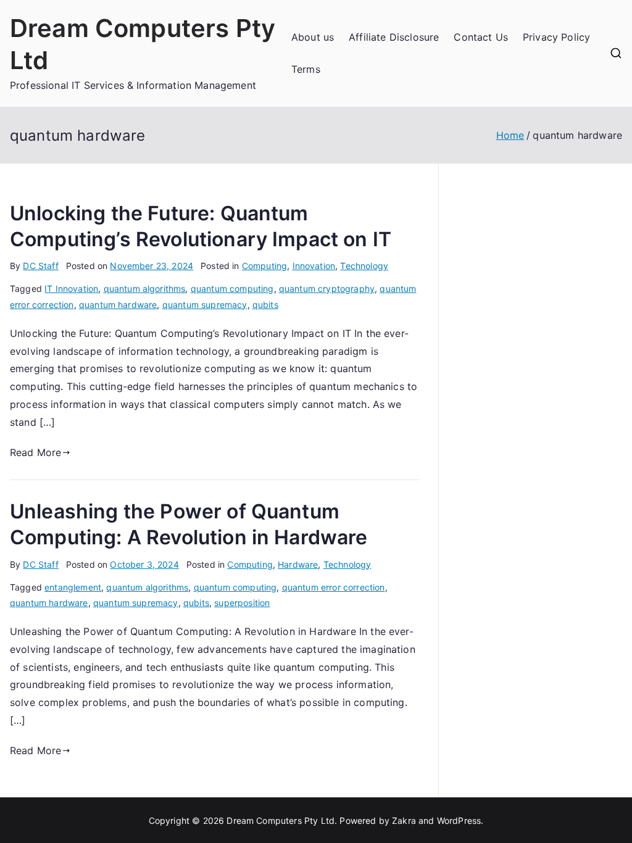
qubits (265, 304)
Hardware (298, 564)
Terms (305, 69)
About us (312, 37)
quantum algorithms (145, 288)
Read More (35, 452)
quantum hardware (118, 304)
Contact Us (481, 37)
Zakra (404, 820)
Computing (264, 265)
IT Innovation (71, 288)
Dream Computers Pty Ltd (281, 820)
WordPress (459, 820)
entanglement (72, 587)
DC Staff (40, 265)
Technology (364, 265)
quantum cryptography (327, 288)
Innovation (314, 265)
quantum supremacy (204, 304)
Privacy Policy (556, 37)
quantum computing (232, 288)
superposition (242, 602)
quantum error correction (333, 587)
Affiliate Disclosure (394, 37)
